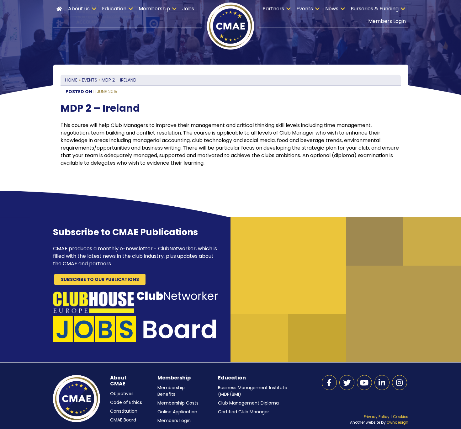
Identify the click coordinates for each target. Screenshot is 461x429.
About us (79, 8)
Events (304, 8)
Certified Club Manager (243, 412)
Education (114, 8)
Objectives (122, 393)
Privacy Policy (376, 416)
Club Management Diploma (248, 403)
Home (59, 9)
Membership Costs (178, 403)
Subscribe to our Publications (100, 279)
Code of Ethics (126, 402)
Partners (273, 8)
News (331, 8)
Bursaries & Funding (375, 8)
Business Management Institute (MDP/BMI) (252, 390)
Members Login (387, 21)
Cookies (400, 416)
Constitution (123, 411)
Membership (154, 8)
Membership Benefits (171, 390)
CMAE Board (123, 420)
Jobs (188, 8)
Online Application (177, 412)
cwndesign (397, 422)
